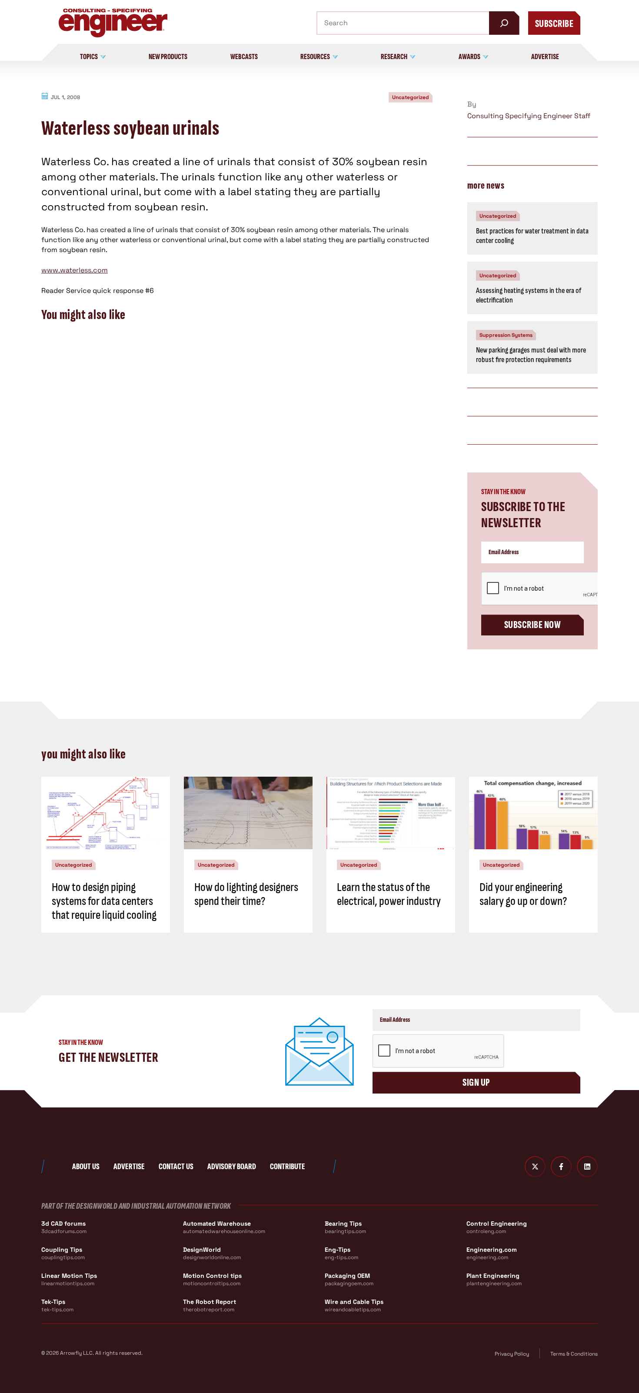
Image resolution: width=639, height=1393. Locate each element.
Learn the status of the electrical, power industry (389, 894)
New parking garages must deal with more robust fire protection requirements (531, 355)
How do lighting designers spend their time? (246, 894)
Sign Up (476, 1082)
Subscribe (554, 23)
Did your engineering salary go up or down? (523, 894)
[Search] (504, 23)
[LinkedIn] (587, 1166)
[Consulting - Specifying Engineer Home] (113, 23)
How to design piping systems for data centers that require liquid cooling (104, 901)
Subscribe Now (532, 624)
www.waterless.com (74, 270)
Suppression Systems (505, 335)
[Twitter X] (535, 1166)
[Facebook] (561, 1166)
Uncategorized (410, 97)
